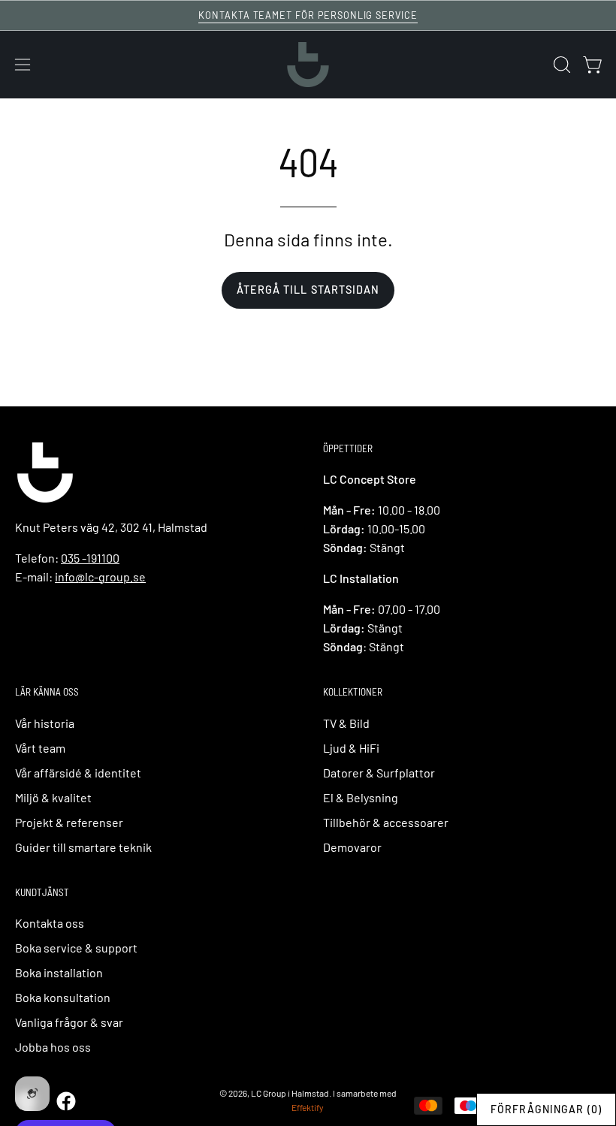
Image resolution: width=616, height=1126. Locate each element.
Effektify (307, 1107)
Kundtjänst (42, 892)
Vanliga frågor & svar (69, 1022)
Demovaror (352, 847)
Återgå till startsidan (308, 289)
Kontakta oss (49, 923)
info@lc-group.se (100, 576)
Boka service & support (76, 947)
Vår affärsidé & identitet (78, 772)
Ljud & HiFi (351, 748)
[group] (308, 15)
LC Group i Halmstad (290, 1093)
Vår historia (44, 723)
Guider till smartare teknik (83, 847)
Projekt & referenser (69, 822)
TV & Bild (346, 723)
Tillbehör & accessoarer (385, 822)
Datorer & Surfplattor (379, 772)
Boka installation (59, 972)
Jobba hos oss (53, 1047)
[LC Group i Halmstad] (308, 64)
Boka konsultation (62, 997)
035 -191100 (90, 558)
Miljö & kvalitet (53, 797)
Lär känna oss (47, 692)
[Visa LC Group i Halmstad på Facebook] (65, 1101)
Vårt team (40, 748)
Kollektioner (352, 692)
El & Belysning (360, 797)
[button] (560, 64)
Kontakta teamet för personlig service (308, 15)
